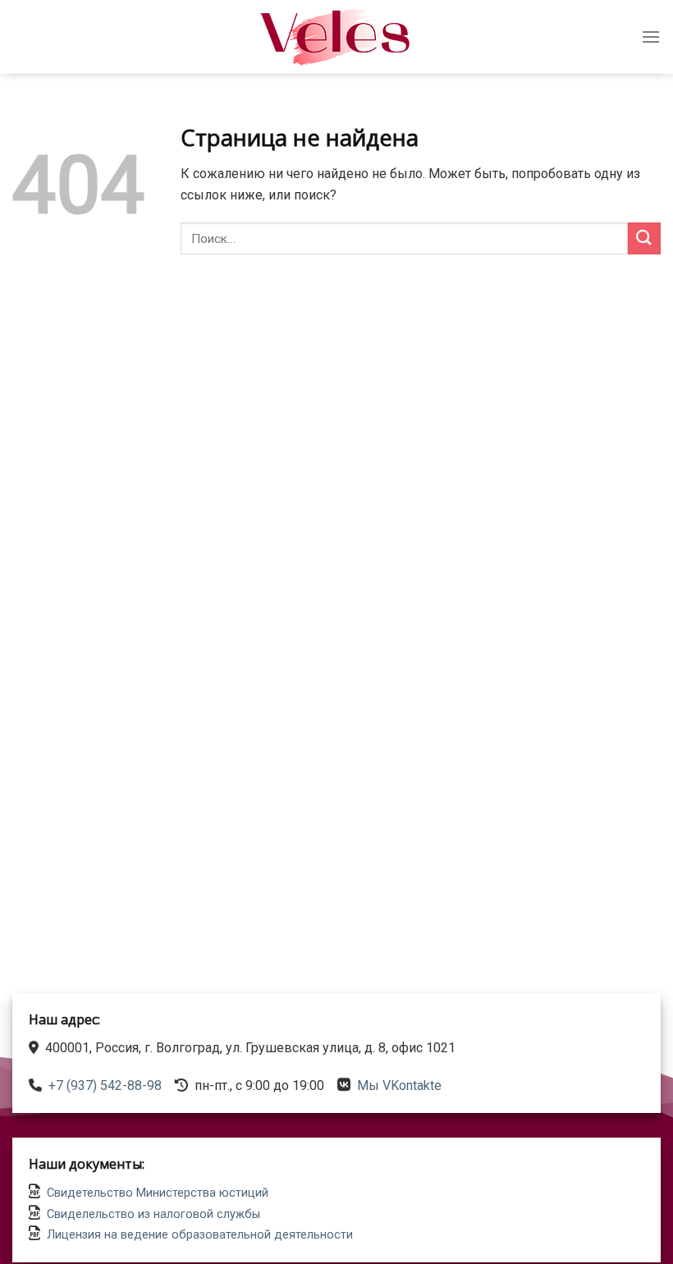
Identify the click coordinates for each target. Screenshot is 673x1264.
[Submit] (644, 238)
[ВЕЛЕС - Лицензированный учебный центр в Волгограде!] (336, 37)
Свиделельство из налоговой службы (153, 1214)
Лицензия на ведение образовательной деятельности (200, 1235)
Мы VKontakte (399, 1085)
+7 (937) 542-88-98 (105, 1085)
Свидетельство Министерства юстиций (157, 1193)
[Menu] (651, 36)
